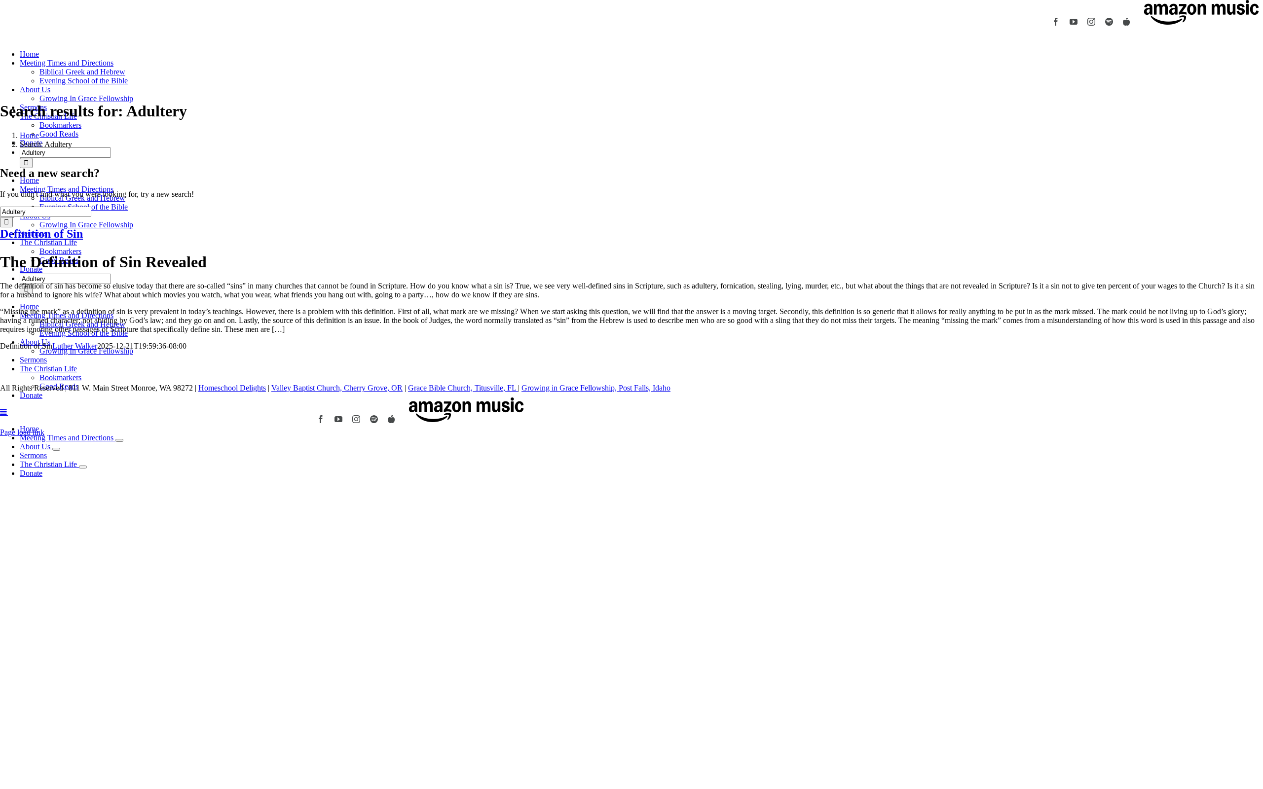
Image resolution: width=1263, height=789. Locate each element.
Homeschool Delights (232, 388)
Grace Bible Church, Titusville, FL (463, 388)
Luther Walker (74, 346)
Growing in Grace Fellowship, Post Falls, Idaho (595, 388)
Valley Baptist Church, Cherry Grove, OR (337, 388)
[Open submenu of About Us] (56, 449)
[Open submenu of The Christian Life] (83, 467)
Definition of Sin (41, 233)
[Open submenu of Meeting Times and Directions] (119, 440)
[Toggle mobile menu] (4, 412)
